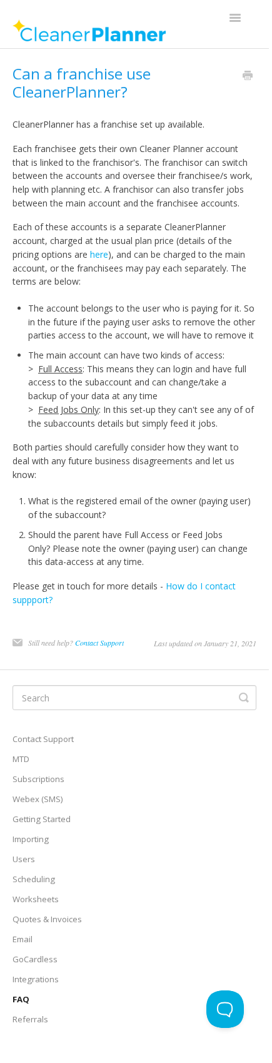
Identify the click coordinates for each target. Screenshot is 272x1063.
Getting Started (42, 819)
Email (23, 939)
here (99, 254)
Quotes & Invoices (47, 919)
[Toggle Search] (244, 697)
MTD (21, 759)
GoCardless (35, 959)
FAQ (21, 999)
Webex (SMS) (38, 799)
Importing (31, 839)
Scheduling (34, 879)
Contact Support (99, 643)
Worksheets (36, 899)
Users (24, 859)
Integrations (36, 979)
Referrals (30, 1019)
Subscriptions (38, 779)
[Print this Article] (248, 76)
